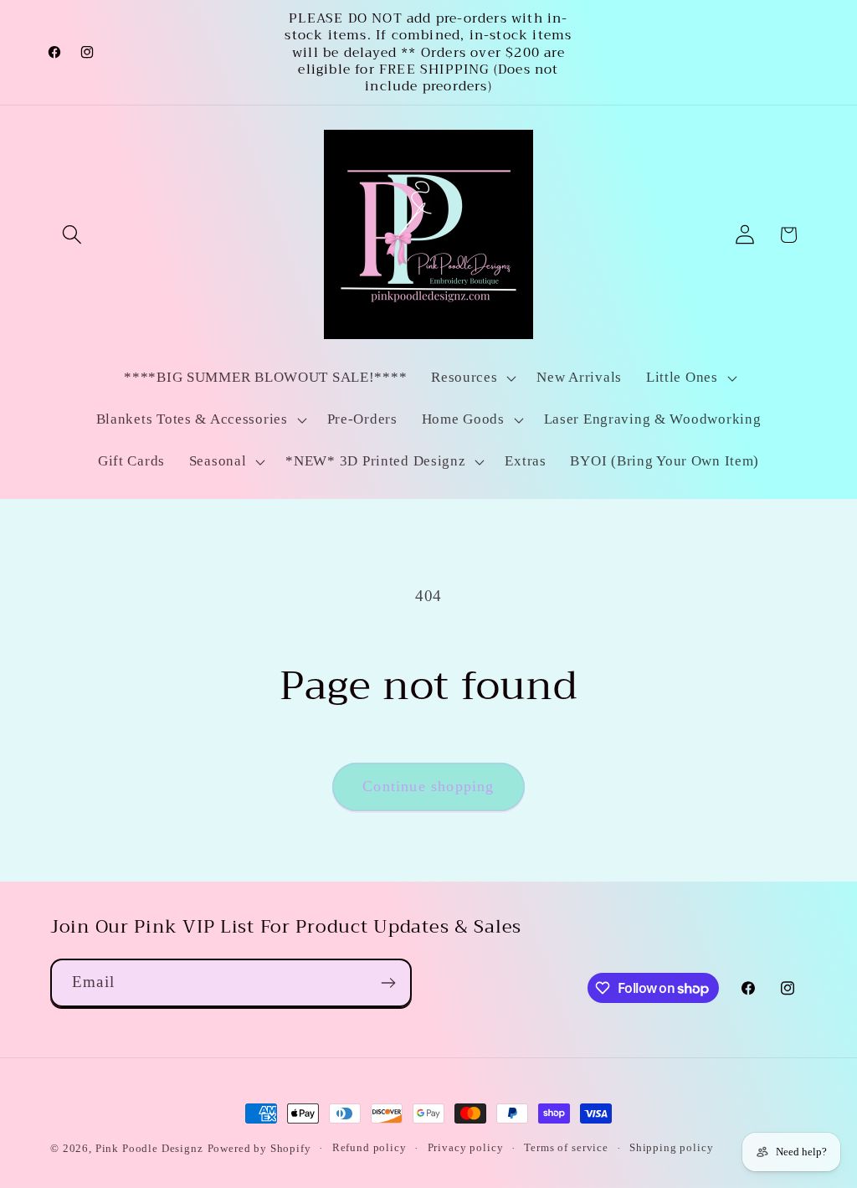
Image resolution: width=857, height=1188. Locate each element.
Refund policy (369, 1147)
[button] (72, 235)
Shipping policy (671, 1147)
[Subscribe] (388, 983)
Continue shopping (428, 786)
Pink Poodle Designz (149, 1148)
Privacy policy (466, 1147)
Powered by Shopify (259, 1148)
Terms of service (566, 1147)
